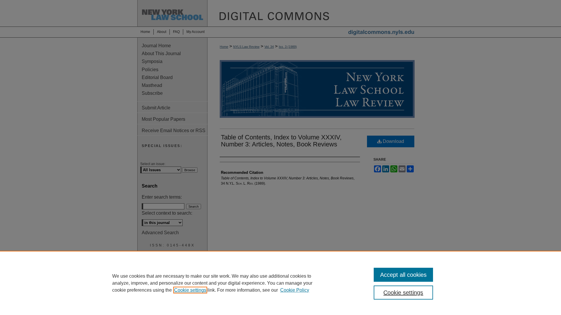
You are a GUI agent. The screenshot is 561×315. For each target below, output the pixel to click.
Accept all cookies (403, 275)
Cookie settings (190, 290)
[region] (280, 283)
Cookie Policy (294, 290)
